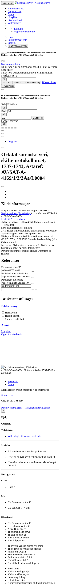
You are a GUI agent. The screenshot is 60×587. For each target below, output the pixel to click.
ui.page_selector (9, 121)
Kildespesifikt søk (10, 286)
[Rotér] (9, 127)
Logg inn (18, 28)
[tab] (30, 306)
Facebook (13, 381)
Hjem (10, 37)
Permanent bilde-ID (11, 267)
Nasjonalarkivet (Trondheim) (15, 210)
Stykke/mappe (8, 233)
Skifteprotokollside (10, 64)
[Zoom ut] (5, 127)
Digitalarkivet (14, 11)
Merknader (6, 245)
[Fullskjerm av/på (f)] (2, 130)
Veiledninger (14, 23)
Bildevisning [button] (9, 306)
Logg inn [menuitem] (12, 141)
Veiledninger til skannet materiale (24, 436)
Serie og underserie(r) (12, 227)
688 (4, 124)
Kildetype (6, 236)
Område (32, 239)
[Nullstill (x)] (15, 127)
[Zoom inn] (2, 127)
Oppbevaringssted (40, 210)
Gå (4, 79)
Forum (11, 14)
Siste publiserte (15, 20)
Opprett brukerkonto (24, 31)
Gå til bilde (38, 118)
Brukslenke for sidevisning (14, 273)
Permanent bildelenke (12, 279)
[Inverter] (12, 127)
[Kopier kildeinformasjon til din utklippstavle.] (2, 133)
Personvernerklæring (11, 407)
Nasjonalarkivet (16, 8)
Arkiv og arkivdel (10, 222)
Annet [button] (5, 325)
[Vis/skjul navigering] (2, 89)
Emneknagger (34, 245)
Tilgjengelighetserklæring (37, 407)
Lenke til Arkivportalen (13, 219)
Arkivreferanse (38, 213)
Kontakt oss (7, 395)
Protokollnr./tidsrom (38, 236)
